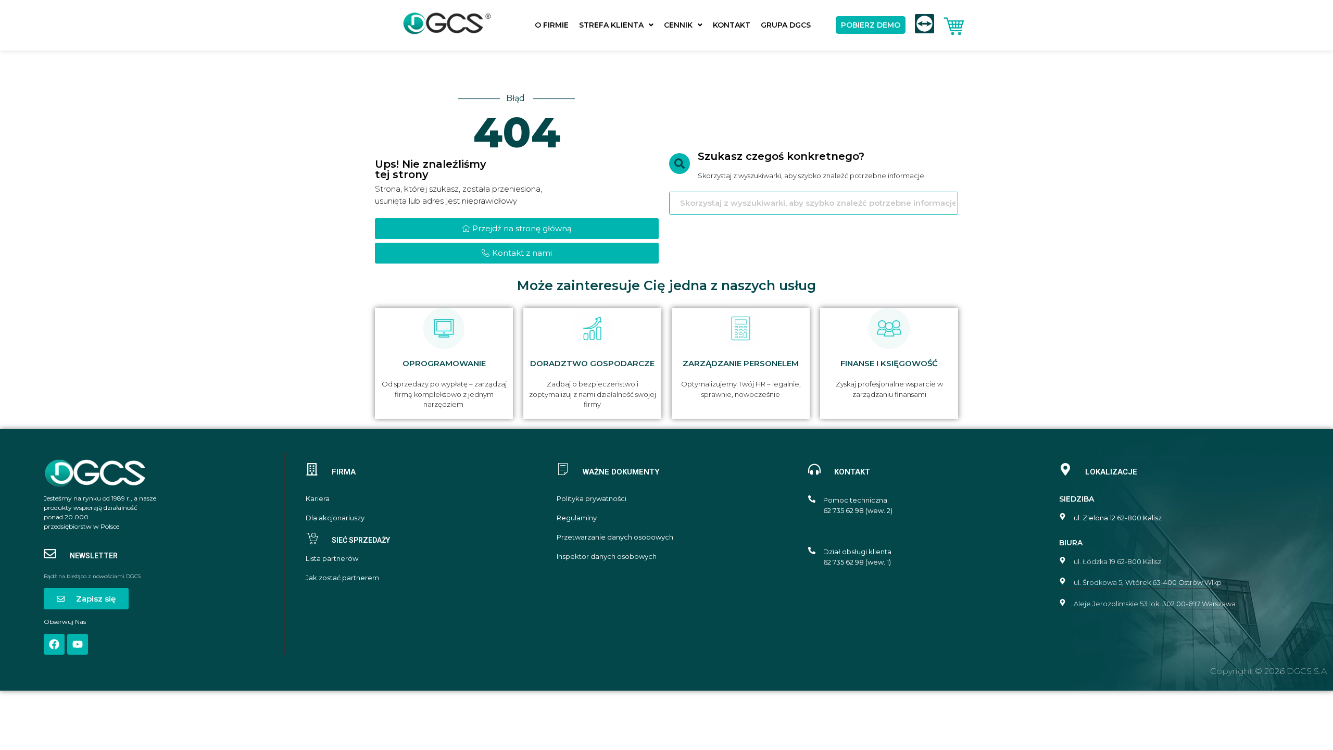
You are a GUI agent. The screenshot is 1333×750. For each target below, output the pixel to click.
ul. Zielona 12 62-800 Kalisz (1118, 518)
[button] (616, 25)
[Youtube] (77, 644)
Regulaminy (577, 518)
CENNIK (678, 25)
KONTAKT (731, 25)
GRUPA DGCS (786, 25)
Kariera (318, 498)
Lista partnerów (332, 558)
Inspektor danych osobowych (607, 556)
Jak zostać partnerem (342, 577)
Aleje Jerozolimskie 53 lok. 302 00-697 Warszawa (1155, 603)
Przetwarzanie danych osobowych (615, 537)
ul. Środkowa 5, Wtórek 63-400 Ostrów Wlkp (1148, 582)
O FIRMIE (552, 25)
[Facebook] (54, 644)
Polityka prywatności (591, 498)
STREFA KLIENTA (611, 25)
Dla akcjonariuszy (335, 518)
